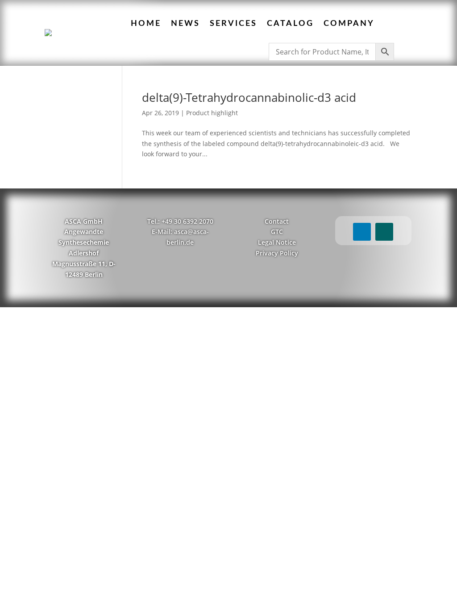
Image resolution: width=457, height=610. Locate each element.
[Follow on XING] (384, 232)
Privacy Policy (277, 253)
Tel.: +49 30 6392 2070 (180, 221)
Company (349, 24)
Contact (277, 221)
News (185, 24)
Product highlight (212, 113)
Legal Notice (277, 242)
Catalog (290, 24)
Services (233, 24)
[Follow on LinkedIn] (362, 232)
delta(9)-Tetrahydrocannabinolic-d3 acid (249, 97)
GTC (277, 231)
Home (146, 24)
